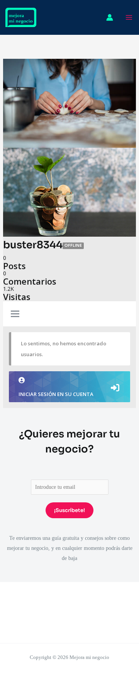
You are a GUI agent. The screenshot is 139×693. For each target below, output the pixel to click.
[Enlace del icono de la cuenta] (109, 17)
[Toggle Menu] (15, 314)
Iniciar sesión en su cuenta (56, 394)
